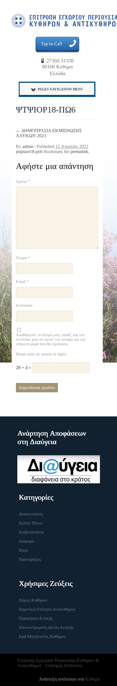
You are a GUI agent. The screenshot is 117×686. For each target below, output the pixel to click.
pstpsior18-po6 (29, 151)
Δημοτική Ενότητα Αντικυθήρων (47, 609)
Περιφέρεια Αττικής (36, 618)
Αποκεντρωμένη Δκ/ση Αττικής (46, 627)
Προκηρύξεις (30, 559)
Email (22, 282)
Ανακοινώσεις (31, 514)
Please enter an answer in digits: (41, 354)
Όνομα (23, 258)
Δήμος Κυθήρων (33, 600)
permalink (79, 151)
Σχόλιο (23, 181)
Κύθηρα (92, 679)
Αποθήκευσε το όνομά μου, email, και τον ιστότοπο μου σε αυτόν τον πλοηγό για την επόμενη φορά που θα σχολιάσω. (50, 339)
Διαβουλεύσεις (31, 532)
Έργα (23, 550)
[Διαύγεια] (55, 469)
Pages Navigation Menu (60, 89)
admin (28, 146)
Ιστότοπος (24, 305)
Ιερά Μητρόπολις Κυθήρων (42, 636)
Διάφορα (26, 541)
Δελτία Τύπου (30, 523)
